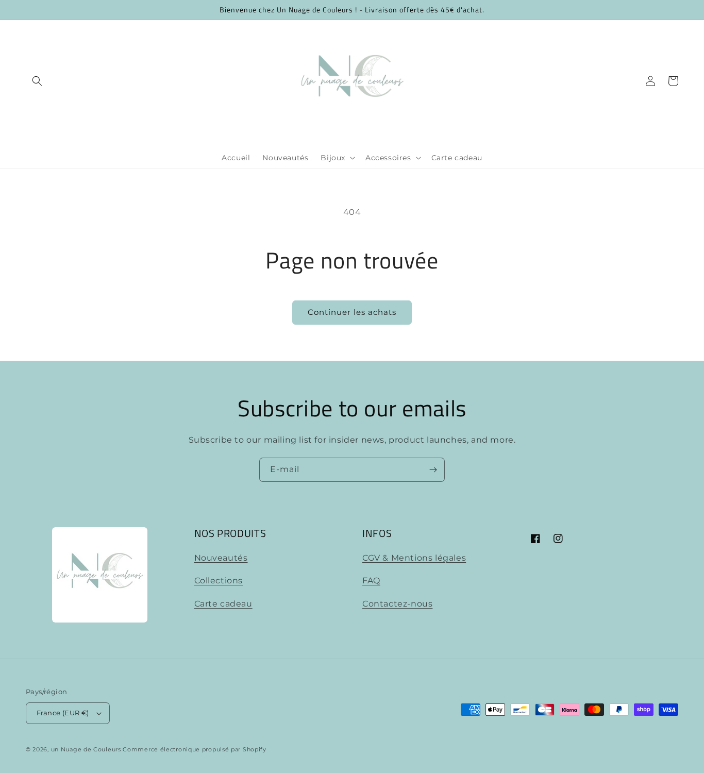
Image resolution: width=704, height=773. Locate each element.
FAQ (371, 580)
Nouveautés (221, 558)
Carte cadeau (223, 604)
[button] (37, 81)
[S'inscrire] (433, 470)
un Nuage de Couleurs (86, 749)
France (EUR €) (63, 713)
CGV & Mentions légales (414, 558)
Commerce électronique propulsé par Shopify (194, 749)
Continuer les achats (352, 312)
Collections (218, 580)
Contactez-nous (397, 604)
